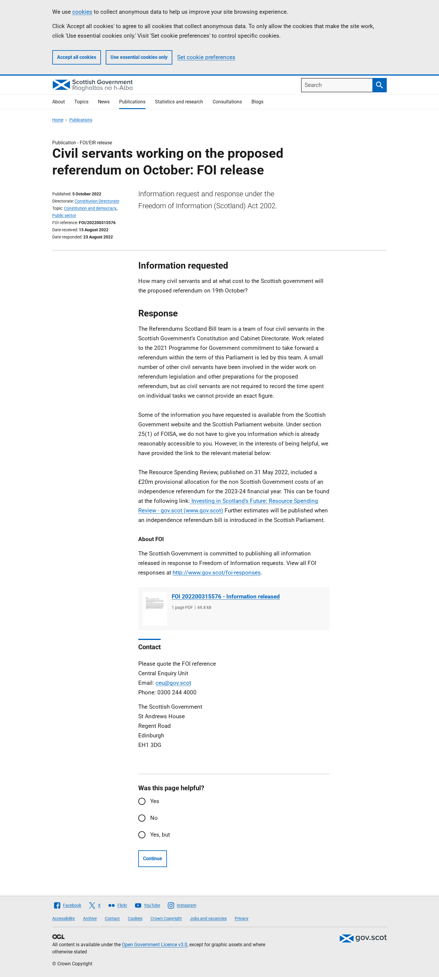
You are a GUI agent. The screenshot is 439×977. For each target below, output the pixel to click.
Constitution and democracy (90, 208)
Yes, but (160, 834)
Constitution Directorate (97, 201)
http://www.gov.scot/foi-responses (217, 572)
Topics (81, 102)
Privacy (241, 918)
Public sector (64, 215)
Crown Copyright (166, 918)
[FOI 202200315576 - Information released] (155, 609)
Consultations (227, 102)
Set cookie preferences (206, 57)
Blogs (257, 102)
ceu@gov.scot (173, 682)
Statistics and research (179, 102)
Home (57, 119)
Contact (112, 918)
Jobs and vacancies (208, 918)
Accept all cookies (76, 57)
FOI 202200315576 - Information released (226, 596)
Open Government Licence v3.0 (154, 944)
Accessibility (63, 918)
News (104, 102)
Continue (152, 858)
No (154, 817)
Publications (132, 102)
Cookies (135, 918)
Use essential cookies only (139, 57)
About (58, 102)
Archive (90, 918)
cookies (82, 11)
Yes (154, 801)
